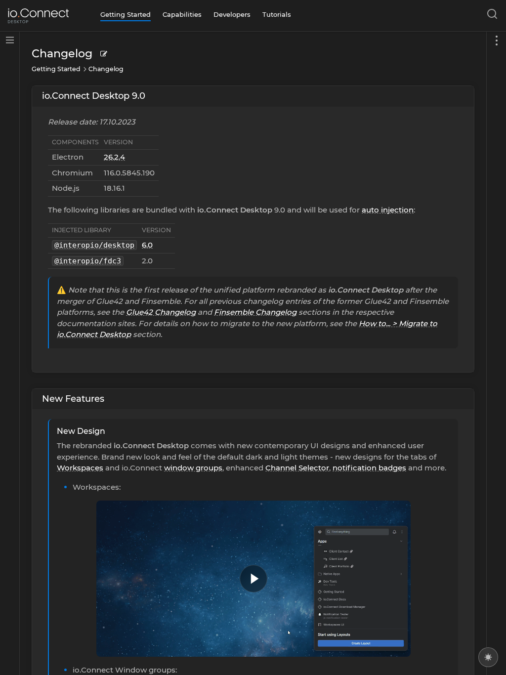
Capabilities (182, 14)
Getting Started (125, 14)
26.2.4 (114, 157)
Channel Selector (297, 467)
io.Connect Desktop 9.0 (93, 95)
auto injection (388, 209)
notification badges (369, 467)
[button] (253, 578)
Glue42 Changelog (161, 312)
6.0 (147, 245)
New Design (81, 431)
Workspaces (80, 467)
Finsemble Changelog (255, 312)
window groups (193, 467)
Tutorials (276, 14)
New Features (73, 398)
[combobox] (490, 16)
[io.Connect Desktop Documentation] (38, 16)
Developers (232, 14)
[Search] (490, 16)
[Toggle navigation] (496, 353)
